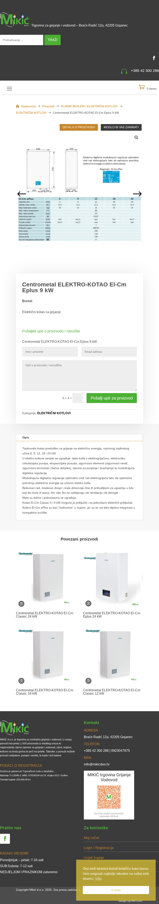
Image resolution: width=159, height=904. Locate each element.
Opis (25, 437)
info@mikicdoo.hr (97, 764)
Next (137, 194)
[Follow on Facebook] (154, 58)
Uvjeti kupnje (94, 858)
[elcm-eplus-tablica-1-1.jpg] (79, 194)
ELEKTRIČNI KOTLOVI (54, 413)
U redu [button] (116, 890)
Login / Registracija (99, 848)
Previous (22, 194)
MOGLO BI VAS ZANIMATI (121, 127)
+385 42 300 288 (145, 71)
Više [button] (98, 878)
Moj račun (91, 838)
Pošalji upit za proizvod (112, 398)
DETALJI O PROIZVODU (79, 127)
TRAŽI (52, 40)
